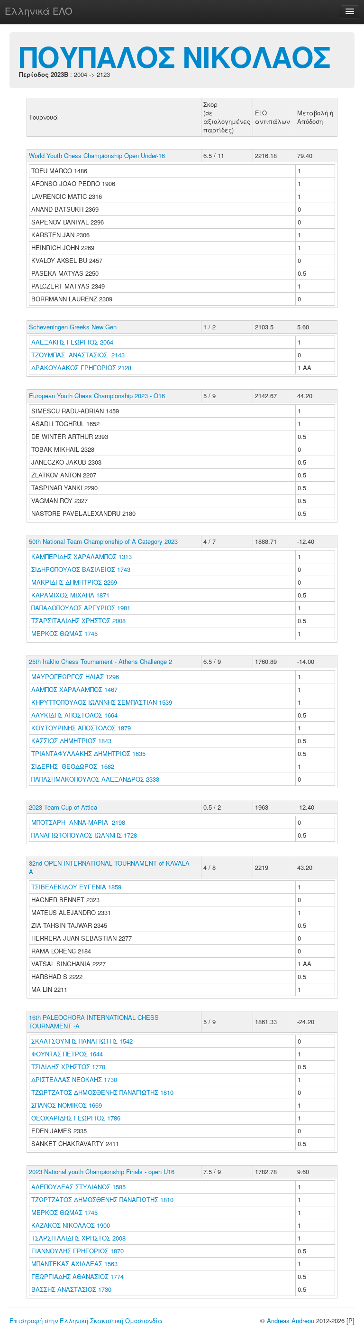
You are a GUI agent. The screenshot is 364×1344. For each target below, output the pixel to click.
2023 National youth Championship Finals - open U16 (101, 1171)
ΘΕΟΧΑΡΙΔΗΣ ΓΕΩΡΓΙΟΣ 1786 (75, 1117)
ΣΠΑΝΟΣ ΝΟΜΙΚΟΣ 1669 (66, 1105)
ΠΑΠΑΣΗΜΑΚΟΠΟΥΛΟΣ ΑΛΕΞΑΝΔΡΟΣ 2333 (95, 779)
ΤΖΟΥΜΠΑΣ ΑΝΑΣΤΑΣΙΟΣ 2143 (78, 354)
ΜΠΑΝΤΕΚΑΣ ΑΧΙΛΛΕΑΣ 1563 (74, 1263)
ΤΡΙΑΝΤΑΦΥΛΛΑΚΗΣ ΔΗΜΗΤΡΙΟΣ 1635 (88, 753)
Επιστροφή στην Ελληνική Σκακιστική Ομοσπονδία (86, 1320)
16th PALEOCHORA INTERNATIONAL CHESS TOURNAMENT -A (94, 1021)
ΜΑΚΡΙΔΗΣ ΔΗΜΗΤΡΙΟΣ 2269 (74, 582)
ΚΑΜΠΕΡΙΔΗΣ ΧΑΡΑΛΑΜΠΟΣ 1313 (81, 556)
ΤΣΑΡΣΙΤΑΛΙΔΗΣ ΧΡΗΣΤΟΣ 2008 (78, 620)
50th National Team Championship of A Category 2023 (103, 541)
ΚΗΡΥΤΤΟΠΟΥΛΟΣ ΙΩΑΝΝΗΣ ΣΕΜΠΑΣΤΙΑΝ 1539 (101, 702)
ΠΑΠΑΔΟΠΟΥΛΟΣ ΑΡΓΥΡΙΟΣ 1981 (80, 607)
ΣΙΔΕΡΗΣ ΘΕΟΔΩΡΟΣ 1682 (72, 766)
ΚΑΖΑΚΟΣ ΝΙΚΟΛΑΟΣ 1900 (70, 1225)
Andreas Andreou (290, 1320)
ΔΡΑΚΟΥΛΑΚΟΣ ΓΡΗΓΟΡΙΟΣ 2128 (81, 367)
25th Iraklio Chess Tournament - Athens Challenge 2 (100, 661)
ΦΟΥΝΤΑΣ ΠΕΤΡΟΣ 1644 (67, 1053)
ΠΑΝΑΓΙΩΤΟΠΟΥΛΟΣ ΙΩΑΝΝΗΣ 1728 (84, 835)
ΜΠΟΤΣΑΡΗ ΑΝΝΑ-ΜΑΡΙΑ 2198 (78, 822)
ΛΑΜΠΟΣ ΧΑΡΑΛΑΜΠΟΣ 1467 (74, 689)
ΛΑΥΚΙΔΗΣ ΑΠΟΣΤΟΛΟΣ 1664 (74, 714)
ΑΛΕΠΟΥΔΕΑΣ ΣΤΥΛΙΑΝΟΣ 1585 (78, 1186)
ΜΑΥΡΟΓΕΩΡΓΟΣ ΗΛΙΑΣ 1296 (75, 676)
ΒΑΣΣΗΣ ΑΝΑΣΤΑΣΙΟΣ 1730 (71, 1289)
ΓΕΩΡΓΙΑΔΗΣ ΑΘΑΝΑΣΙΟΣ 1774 (77, 1276)
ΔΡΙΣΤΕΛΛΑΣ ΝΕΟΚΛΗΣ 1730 (74, 1079)
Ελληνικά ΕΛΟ (39, 11)
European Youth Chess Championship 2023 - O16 (97, 395)
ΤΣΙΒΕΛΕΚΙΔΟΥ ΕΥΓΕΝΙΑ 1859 (76, 886)
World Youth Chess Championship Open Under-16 (97, 155)
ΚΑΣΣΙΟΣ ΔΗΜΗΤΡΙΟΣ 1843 (71, 740)
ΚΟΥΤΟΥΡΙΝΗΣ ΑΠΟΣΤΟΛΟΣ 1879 (81, 727)
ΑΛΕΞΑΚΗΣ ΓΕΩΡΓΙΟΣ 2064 (72, 341)
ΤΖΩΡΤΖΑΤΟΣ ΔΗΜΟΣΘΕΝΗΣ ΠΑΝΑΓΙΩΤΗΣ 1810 (102, 1092)
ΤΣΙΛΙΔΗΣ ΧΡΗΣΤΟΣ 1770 (68, 1066)
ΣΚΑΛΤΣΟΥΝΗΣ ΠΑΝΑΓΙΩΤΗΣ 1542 (82, 1040)
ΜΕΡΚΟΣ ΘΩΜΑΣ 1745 (64, 633)
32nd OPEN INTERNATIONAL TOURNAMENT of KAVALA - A (111, 867)
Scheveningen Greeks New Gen (73, 326)
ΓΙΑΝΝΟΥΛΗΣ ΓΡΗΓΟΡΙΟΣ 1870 (77, 1250)
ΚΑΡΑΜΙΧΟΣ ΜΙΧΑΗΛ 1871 (70, 594)
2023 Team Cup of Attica (63, 807)
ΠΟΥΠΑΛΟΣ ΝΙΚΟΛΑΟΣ (174, 56)
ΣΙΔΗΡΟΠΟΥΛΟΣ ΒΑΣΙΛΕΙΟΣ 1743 (80, 569)
